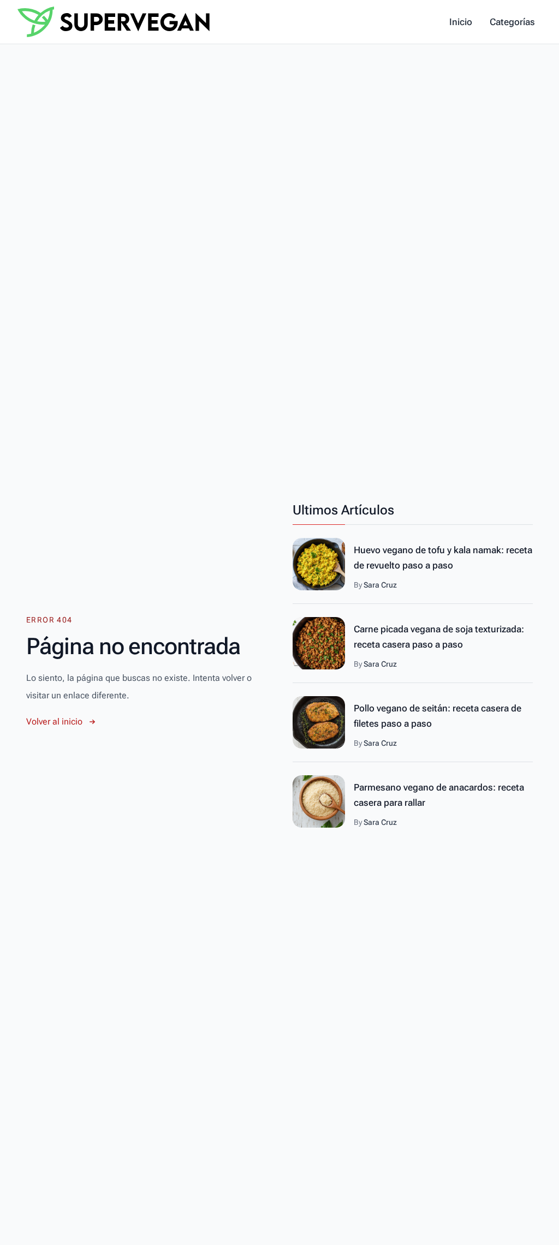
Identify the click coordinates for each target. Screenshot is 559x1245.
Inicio (460, 21)
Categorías (512, 21)
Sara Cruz (380, 584)
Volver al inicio (54, 721)
